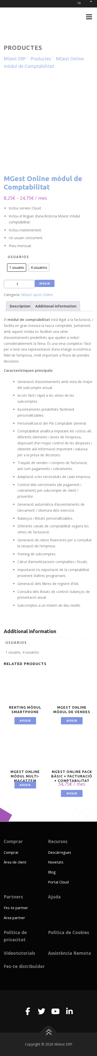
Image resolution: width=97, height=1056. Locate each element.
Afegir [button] (71, 793)
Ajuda (54, 897)
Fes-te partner (16, 907)
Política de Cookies (68, 932)
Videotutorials (19, 953)
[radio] (16, 267)
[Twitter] (41, 1011)
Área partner (14, 917)
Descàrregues (59, 852)
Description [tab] (20, 306)
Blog (52, 871)
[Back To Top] (48, 1033)
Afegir (44, 283)
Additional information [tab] (55, 306)
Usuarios (18, 256)
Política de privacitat (15, 936)
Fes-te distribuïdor (24, 966)
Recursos (57, 841)
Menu (89, 16)
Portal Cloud (58, 881)
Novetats (55, 862)
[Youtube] (55, 1011)
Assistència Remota (69, 953)
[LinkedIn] (69, 1011)
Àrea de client (15, 862)
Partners (13, 897)
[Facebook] (27, 1011)
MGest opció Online (37, 294)
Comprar (13, 841)
